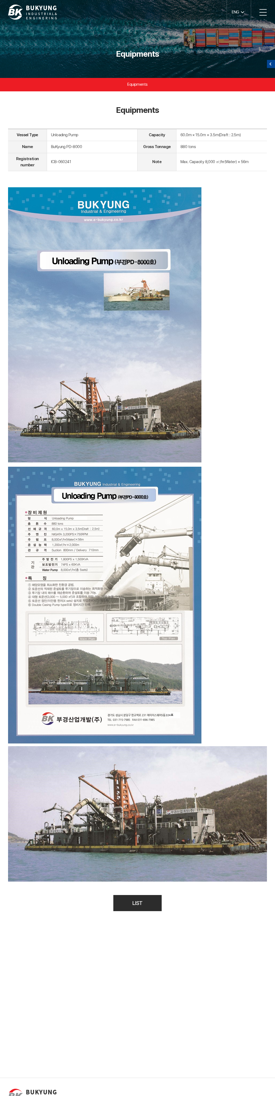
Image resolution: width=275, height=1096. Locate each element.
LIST (137, 903)
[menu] (263, 12)
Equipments (137, 84)
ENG (235, 12)
